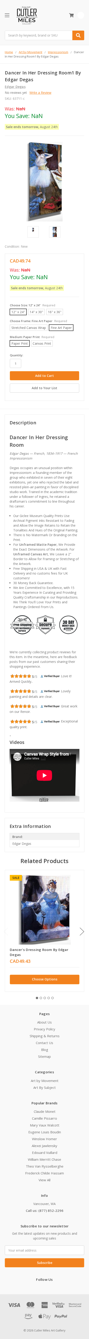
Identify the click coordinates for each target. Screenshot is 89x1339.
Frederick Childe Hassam (44, 1173)
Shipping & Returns (45, 1036)
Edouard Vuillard (44, 1152)
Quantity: (16, 355)
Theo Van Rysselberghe (44, 1166)
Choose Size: (32, 305)
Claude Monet (44, 1111)
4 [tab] (48, 998)
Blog (44, 1049)
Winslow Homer (44, 1139)
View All (44, 1180)
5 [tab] (52, 998)
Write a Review (40, 92)
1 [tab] (37, 998)
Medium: (32, 337)
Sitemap (44, 1056)
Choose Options (44, 979)
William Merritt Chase (44, 1159)
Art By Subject (44, 1087)
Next (81, 932)
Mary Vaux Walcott (44, 1125)
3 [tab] (45, 998)
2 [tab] (41, 998)
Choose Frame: (38, 321)
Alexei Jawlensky (44, 1145)
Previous (5, 932)
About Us (44, 1022)
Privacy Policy (44, 1029)
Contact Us (44, 1042)
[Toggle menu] (7, 15)
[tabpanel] (44, 931)
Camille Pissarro (44, 1118)
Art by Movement (44, 1080)
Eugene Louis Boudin (44, 1132)
